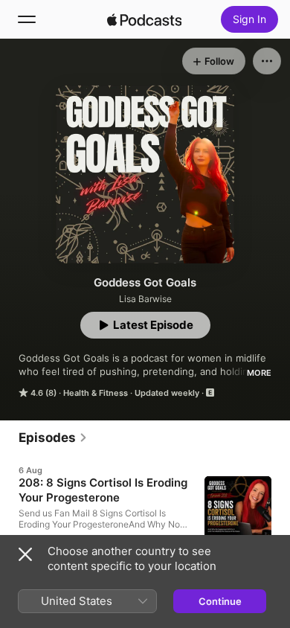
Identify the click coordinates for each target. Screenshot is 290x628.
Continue (220, 601)
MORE (259, 373)
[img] (144, 19)
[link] (53, 437)
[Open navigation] (26, 19)
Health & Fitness (95, 393)
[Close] (25, 554)
